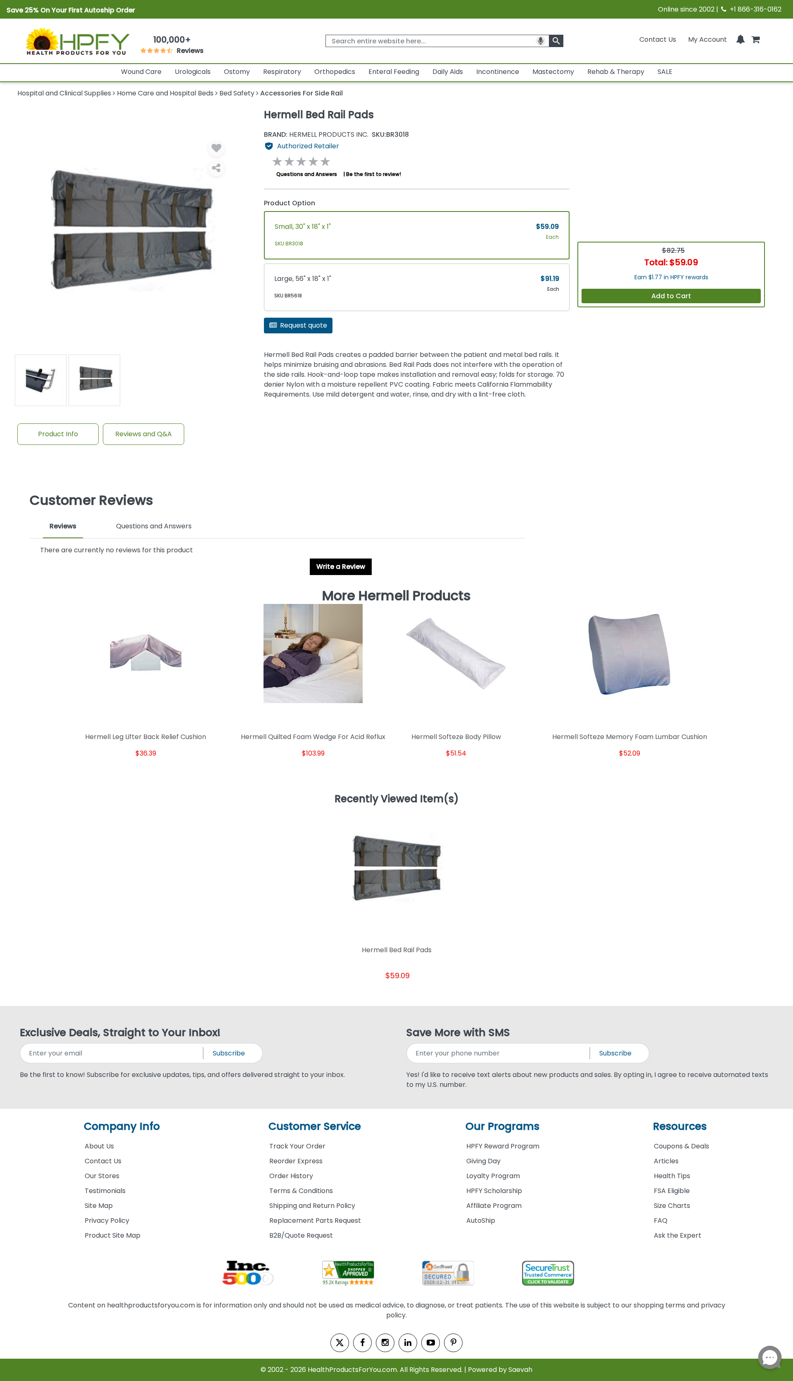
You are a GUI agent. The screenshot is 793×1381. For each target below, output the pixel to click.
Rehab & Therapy (615, 71)
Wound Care (141, 71)
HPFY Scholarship (494, 1191)
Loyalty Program (493, 1176)
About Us (99, 1146)
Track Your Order (297, 1146)
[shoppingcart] (755, 39)
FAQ (660, 1220)
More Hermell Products (396, 596)
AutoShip (480, 1220)
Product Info (58, 434)
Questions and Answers (306, 174)
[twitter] (339, 1342)
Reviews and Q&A (143, 434)
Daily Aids (447, 71)
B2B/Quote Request (301, 1235)
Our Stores (102, 1176)
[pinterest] (453, 1342)
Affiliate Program (494, 1205)
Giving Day (483, 1161)
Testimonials (105, 1191)
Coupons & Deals (681, 1146)
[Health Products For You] (77, 41)
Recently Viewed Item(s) (397, 799)
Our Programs (502, 1126)
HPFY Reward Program (502, 1146)
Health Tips (672, 1176)
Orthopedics (334, 71)
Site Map (99, 1205)
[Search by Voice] (541, 41)
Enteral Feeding (393, 71)
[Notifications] (740, 39)
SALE (665, 71)
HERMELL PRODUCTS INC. (316, 134)
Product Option (289, 203)
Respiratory (282, 71)
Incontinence (497, 71)
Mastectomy (553, 71)
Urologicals (193, 71)
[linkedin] (408, 1342)
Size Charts (672, 1205)
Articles (666, 1161)
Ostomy (237, 71)
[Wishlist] (216, 148)
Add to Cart (671, 296)
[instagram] (385, 1342)
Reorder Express (296, 1161)
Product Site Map (112, 1235)
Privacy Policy (107, 1220)
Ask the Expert (677, 1235)
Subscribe (229, 1053)
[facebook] (362, 1342)
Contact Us (657, 39)
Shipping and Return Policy (312, 1205)
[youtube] (430, 1342)
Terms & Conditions (301, 1191)
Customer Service (314, 1126)
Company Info (122, 1126)
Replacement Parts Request (315, 1220)
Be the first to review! (373, 174)
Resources (680, 1126)
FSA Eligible (672, 1191)
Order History (291, 1176)
